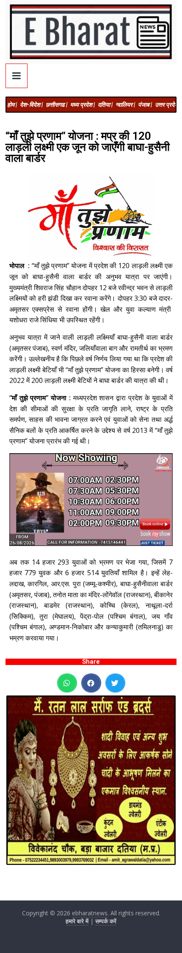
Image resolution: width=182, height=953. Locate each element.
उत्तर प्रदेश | (168, 104)
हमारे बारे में (77, 921)
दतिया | (105, 104)
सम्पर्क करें (105, 921)
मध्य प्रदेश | (82, 104)
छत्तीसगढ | (56, 104)
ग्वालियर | (125, 104)
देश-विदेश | (31, 104)
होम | (12, 104)
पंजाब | (145, 104)
